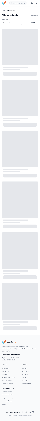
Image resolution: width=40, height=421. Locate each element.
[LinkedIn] (33, 412)
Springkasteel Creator (8, 377)
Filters (35, 23)
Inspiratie (4, 374)
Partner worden (26, 383)
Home (3, 10)
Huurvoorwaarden (7, 391)
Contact (24, 377)
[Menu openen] (36, 3)
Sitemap (4, 404)
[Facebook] (23, 412)
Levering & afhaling (7, 395)
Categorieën (5, 371)
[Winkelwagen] (32, 3)
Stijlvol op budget (7, 380)
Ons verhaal (25, 371)
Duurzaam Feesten (7, 383)
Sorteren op (6, 19)
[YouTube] (30, 412)
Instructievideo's (7, 401)
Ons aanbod (5, 368)
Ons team (25, 374)
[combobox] (18, 3)
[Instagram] (26, 412)
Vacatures (25, 380)
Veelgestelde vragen (8, 398)
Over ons (24, 368)
